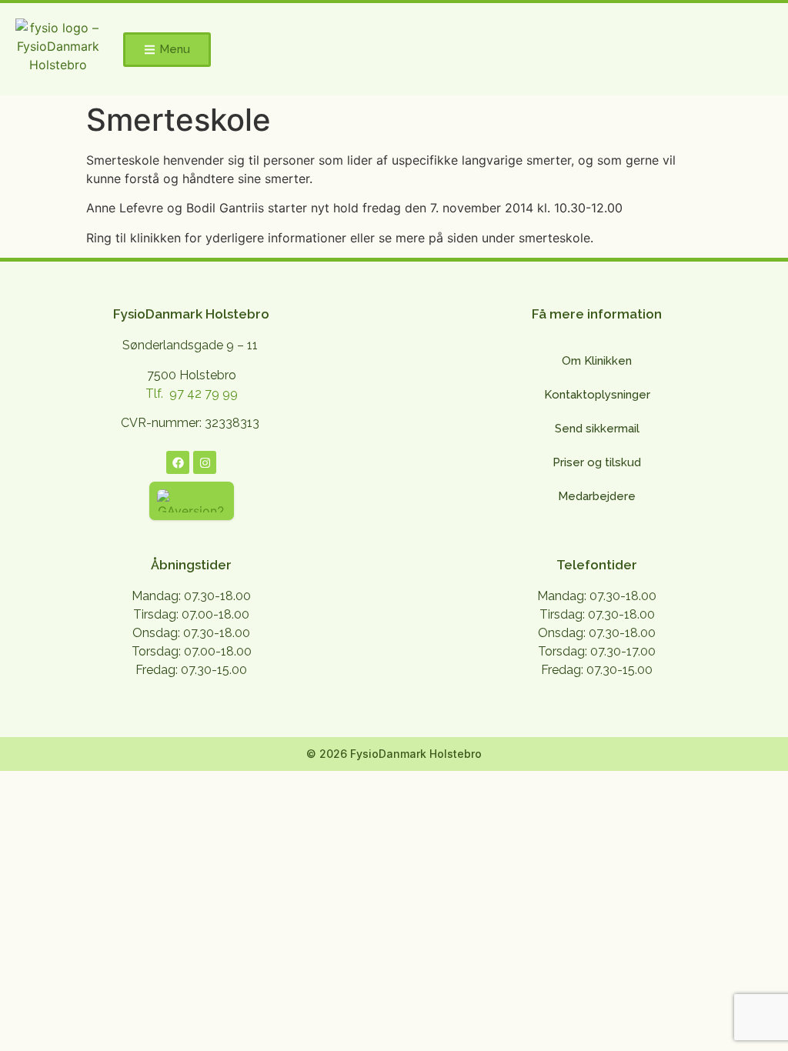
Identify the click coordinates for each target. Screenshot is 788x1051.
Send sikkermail (597, 428)
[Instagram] (204, 462)
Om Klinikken (597, 361)
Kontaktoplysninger (597, 395)
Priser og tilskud (597, 462)
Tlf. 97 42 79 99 (191, 393)
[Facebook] (177, 462)
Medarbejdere (597, 496)
